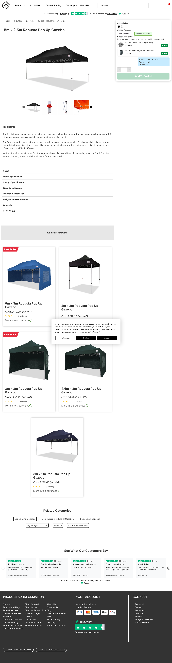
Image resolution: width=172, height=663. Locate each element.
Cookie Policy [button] (105, 329)
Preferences (65, 338)
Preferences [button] (95, 332)
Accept (107, 338)
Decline (86, 338)
